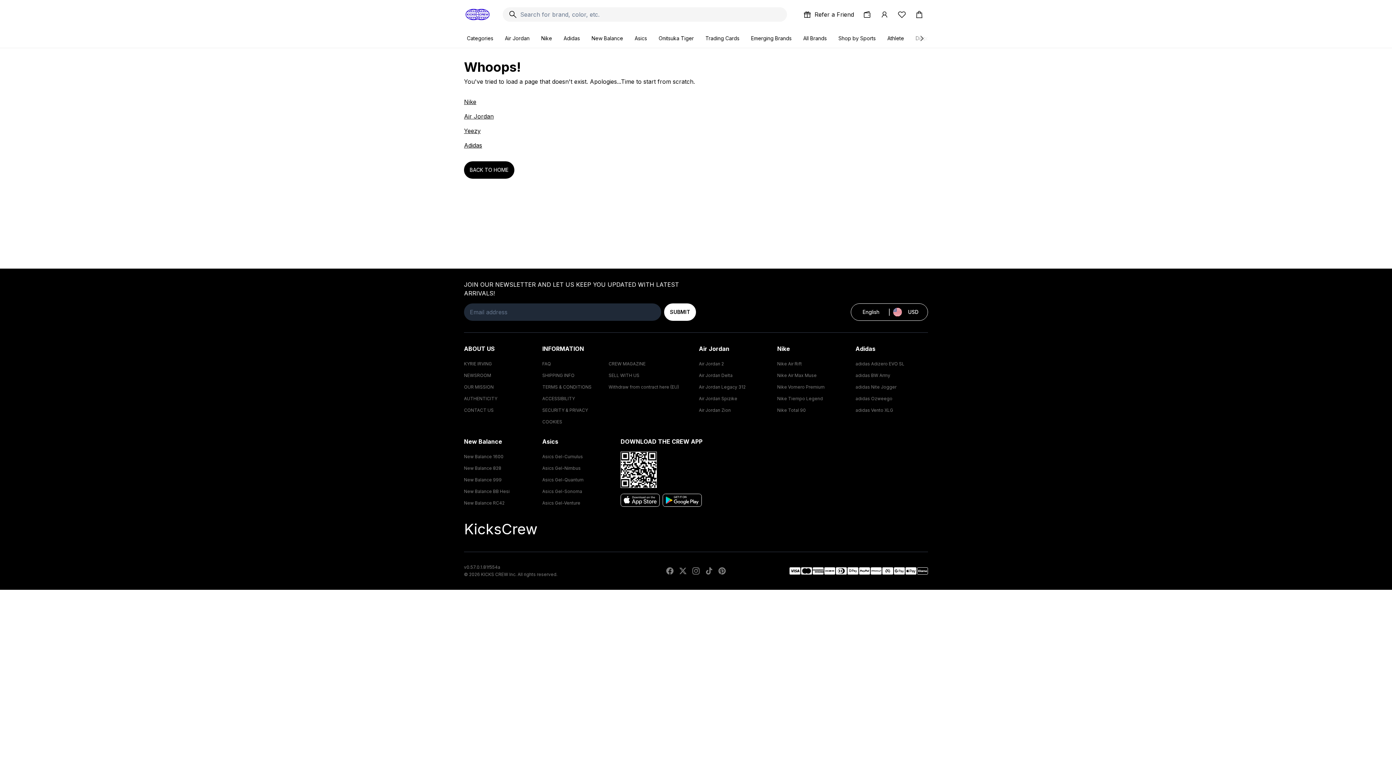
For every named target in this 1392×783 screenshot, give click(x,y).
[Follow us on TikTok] (709, 571)
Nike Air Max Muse (797, 375)
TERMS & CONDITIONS (567, 387)
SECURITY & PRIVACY (565, 410)
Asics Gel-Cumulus (562, 456)
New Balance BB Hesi (487, 491)
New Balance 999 (483, 479)
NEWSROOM (477, 375)
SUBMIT (680, 312)
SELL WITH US (624, 375)
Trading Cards (722, 38)
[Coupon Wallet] (867, 14)
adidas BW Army (873, 375)
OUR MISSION (479, 387)
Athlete (895, 38)
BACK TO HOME (489, 170)
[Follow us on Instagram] (696, 571)
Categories (480, 38)
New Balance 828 (482, 468)
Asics (641, 38)
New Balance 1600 (484, 456)
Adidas (572, 38)
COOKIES (552, 421)
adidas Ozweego (874, 398)
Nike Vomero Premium (801, 387)
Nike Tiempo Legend (800, 398)
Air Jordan (517, 38)
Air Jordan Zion (715, 410)
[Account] (884, 14)
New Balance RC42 (484, 503)
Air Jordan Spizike (718, 398)
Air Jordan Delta (716, 375)
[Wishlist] (902, 14)
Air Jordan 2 (711, 363)
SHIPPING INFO (558, 375)
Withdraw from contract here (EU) (644, 387)
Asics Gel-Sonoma (562, 491)
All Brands (815, 38)
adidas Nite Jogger (876, 387)
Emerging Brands (771, 38)
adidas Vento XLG (874, 410)
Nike (546, 38)
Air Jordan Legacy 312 (722, 387)
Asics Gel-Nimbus (561, 468)
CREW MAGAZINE (627, 363)
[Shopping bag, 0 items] (919, 14)
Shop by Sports (857, 38)
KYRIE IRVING (478, 363)
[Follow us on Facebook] (670, 571)
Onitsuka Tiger (676, 38)
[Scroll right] (921, 38)
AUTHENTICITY (480, 398)
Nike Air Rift (789, 363)
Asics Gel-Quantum (563, 479)
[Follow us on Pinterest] (722, 571)
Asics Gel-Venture (561, 503)
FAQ (546, 363)
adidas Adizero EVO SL (880, 363)
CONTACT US (479, 410)
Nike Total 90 (791, 410)
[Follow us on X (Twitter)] (683, 571)
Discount (926, 38)
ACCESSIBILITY (558, 398)
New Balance (607, 38)
